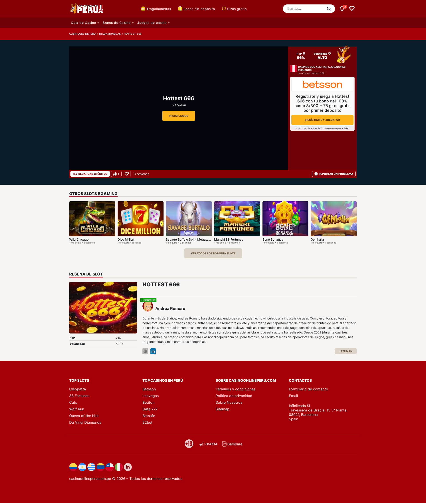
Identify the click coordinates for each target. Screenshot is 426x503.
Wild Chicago (79, 239)
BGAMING (180, 105)
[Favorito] (126, 174)
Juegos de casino (152, 22)
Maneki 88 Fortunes (228, 239)
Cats (73, 402)
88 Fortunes (79, 395)
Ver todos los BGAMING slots (213, 253)
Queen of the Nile (84, 415)
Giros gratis (237, 9)
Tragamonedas (158, 9)
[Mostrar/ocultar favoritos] (352, 9)
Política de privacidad (234, 395)
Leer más (346, 351)
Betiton (148, 402)
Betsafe (148, 415)
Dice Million (126, 239)
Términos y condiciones (235, 389)
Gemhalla (317, 239)
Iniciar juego (178, 116)
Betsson (149, 389)
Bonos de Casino (117, 22)
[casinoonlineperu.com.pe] (87, 8)
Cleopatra (77, 389)
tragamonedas (110, 33)
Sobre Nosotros (229, 402)
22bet (147, 422)
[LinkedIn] (153, 351)
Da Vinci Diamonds (85, 422)
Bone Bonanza (272, 239)
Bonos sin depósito (199, 9)
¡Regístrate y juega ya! (322, 120)
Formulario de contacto (308, 389)
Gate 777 (150, 409)
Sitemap (222, 409)
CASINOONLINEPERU (82, 33)
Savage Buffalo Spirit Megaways (190, 239)
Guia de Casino (83, 22)
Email (293, 395)
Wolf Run (76, 409)
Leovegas (150, 395)
